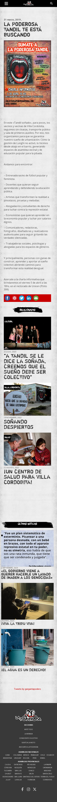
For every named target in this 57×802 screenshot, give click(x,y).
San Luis (18, 771)
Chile (42, 755)
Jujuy (8, 780)
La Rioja (18, 780)
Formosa (31, 780)
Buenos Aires (8, 777)
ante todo (28, 729)
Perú (34, 758)
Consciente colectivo (28, 738)
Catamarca (47, 767)
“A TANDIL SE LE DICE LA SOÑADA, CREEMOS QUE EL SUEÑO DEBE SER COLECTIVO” (25, 366)
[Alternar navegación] (6, 3)
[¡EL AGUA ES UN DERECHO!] (27, 647)
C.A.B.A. (8, 764)
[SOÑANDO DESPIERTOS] (27, 399)
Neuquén (18, 767)
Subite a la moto (28, 742)
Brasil (42, 758)
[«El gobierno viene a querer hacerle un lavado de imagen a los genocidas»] (27, 548)
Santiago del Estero (31, 777)
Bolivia (26, 758)
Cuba (7, 755)
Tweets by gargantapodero (27, 689)
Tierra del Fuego (47, 777)
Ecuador (50, 755)
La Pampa (47, 764)
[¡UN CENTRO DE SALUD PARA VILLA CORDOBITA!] (27, 449)
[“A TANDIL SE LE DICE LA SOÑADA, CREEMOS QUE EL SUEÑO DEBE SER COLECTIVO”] (27, 333)
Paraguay (35, 755)
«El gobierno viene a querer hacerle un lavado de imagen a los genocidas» (26, 574)
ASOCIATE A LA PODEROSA (28, 747)
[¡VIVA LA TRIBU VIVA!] (27, 601)
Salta (31, 774)
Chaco (31, 771)
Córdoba (8, 767)
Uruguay (17, 758)
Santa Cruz (47, 774)
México (26, 755)
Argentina (7, 758)
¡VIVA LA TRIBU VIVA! (18, 623)
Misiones (47, 771)
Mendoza (31, 767)
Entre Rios (18, 764)
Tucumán (8, 771)
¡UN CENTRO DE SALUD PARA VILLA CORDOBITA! (27, 476)
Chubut (8, 774)
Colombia (17, 755)
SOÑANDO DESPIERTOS (18, 424)
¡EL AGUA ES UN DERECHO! (23, 670)
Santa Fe (18, 774)
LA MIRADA (28, 734)
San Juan (18, 777)
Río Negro (31, 764)
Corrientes (47, 780)
